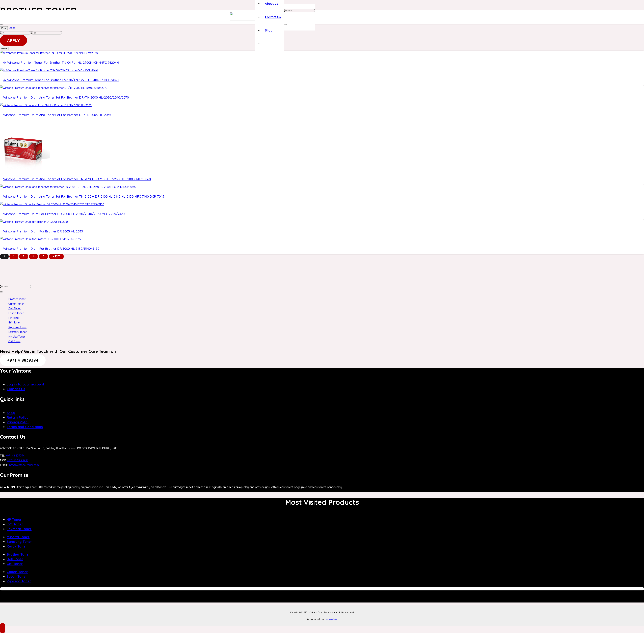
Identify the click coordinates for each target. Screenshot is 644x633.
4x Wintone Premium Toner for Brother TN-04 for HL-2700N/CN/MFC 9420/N (61, 63)
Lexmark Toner (17, 332)
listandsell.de (331, 619)
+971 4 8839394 (15, 455)
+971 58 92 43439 (17, 460)
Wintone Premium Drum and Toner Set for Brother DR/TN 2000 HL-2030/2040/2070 (66, 97)
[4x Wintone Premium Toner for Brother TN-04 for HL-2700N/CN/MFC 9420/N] (49, 53)
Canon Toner (16, 303)
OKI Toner (14, 341)
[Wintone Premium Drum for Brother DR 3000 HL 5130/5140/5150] (41, 239)
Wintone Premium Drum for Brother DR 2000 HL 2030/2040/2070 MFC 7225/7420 (64, 214)
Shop (11, 413)
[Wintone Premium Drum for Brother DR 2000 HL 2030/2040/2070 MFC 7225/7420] (52, 204)
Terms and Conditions (25, 427)
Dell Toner (14, 308)
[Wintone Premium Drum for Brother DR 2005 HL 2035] (34, 221)
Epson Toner (16, 313)
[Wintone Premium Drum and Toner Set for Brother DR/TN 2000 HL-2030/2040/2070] (53, 87)
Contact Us (16, 389)
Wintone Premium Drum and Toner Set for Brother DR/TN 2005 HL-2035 (57, 115)
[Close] (285, 24)
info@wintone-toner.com (24, 465)
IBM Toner (14, 322)
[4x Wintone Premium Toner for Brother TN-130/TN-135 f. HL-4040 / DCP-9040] (49, 70)
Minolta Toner (16, 336)
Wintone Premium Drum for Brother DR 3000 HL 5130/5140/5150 (51, 249)
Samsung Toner (19, 541)
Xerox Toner (17, 546)
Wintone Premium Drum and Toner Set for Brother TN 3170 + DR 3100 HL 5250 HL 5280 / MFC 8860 (77, 179)
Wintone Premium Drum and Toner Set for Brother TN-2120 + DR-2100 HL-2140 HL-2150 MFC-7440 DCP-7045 (83, 196)
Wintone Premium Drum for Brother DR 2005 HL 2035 (43, 231)
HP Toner (13, 317)
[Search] (1, 291)
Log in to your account (25, 384)
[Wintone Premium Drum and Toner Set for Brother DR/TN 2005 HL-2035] (46, 105)
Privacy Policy (18, 422)
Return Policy (17, 417)
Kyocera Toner (17, 327)
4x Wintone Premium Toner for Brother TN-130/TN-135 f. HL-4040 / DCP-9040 (61, 80)
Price (3, 28)
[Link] (242, 19)
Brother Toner (16, 299)
